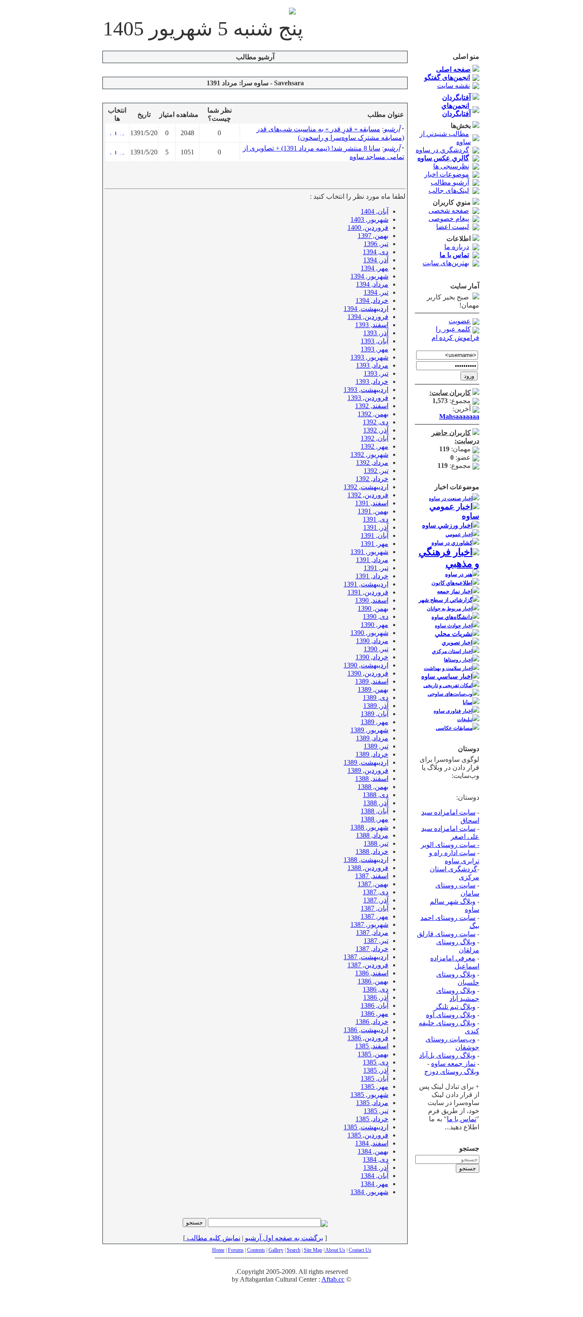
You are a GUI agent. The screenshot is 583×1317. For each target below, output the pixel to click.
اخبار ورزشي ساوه (447, 525)
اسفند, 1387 (371, 875)
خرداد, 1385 (372, 1119)
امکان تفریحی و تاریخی (447, 685)
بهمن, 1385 (373, 1054)
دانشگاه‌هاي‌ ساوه (451, 617)
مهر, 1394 (374, 268)
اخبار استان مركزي (452, 651)
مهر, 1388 (374, 819)
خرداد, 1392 (372, 478)
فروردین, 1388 (367, 867)
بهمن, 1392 (373, 414)
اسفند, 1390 (371, 600)
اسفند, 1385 (371, 1046)
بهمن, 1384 (373, 1151)
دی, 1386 (375, 989)
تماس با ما (461, 1119)
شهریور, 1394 (369, 276)
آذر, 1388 (375, 802)
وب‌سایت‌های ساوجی (450, 694)
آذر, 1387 (375, 900)
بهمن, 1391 (373, 511)
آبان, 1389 (374, 713)
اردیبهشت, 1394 (366, 308)
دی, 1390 (375, 616)
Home (218, 1250)
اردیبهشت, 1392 (366, 486)
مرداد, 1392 (372, 462)
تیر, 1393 (376, 373)
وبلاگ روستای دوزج (451, 1071)
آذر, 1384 (375, 1167)
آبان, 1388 (374, 811)
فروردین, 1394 (367, 316)
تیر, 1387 (376, 940)
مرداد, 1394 (372, 284)
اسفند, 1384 (371, 1143)
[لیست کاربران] (475, 392)
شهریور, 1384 (369, 1191)
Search (293, 1250)
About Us (335, 1250)
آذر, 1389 (375, 705)
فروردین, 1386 (367, 1037)
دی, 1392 (375, 422)
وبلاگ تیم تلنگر (454, 1006)
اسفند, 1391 (371, 503)
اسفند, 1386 (371, 973)
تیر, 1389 (376, 746)
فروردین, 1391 (367, 592)
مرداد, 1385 (372, 1102)
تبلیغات (464, 719)
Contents (256, 1250)
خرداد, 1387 (372, 948)
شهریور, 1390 (369, 632)
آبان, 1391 (374, 535)
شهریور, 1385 (369, 1094)
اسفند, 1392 (371, 405)
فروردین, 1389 (367, 770)
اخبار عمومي (459, 534)
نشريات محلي (453, 633)
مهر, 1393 (374, 349)
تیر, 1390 (376, 649)
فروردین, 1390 (367, 673)
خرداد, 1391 (372, 576)
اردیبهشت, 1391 (366, 584)
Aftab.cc (332, 1279)
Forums (236, 1250)
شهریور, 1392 (369, 454)
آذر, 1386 (375, 997)
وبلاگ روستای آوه (450, 1014)
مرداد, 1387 (372, 932)
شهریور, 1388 (369, 827)
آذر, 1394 (375, 260)
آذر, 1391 (375, 527)
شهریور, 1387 (369, 924)
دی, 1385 (375, 1062)
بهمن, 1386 (373, 981)
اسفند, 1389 (371, 681)
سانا (467, 702)
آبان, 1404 (374, 211)
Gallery (275, 1250)
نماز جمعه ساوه (453, 1063)
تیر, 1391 (376, 567)
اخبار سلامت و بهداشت (448, 668)
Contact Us (360, 1250)
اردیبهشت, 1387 (366, 956)
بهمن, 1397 (373, 235)
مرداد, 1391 (372, 559)
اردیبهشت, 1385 (366, 1127)
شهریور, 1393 (369, 357)
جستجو (467, 1168)
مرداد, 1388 (372, 835)
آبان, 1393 (374, 341)
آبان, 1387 (374, 908)
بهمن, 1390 (373, 608)
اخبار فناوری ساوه (453, 711)
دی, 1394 (375, 251)
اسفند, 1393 (371, 324)
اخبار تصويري (457, 642)
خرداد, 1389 (372, 754)
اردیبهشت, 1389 (366, 762)
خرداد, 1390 (372, 657)
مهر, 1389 (374, 721)
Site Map (313, 1250)
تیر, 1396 (376, 243)
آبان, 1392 (374, 438)
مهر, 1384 (374, 1183)
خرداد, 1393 (372, 381)
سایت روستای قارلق (446, 933)
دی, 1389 (375, 697)
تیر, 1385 (376, 1110)
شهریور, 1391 (369, 551)
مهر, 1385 (374, 1086)
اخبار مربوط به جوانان (449, 609)
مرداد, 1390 (372, 640)
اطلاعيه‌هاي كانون (451, 583)
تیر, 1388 (376, 843)
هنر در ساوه (458, 574)
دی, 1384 (375, 1159)
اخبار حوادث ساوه (453, 626)
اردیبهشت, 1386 (366, 1029)
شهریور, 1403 (369, 219)
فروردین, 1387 (367, 965)
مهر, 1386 (374, 1013)
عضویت (460, 321)
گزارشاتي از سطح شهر (445, 600)
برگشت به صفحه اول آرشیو (284, 1238)
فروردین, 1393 (367, 397)
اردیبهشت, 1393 (366, 389)
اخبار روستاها (458, 660)
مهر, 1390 (374, 624)
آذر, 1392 (375, 430)
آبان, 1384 (374, 1175)
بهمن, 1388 (373, 786)
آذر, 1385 (375, 1070)
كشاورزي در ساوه (451, 543)
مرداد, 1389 (372, 738)
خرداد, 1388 (372, 851)
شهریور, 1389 (369, 730)
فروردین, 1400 (367, 227)
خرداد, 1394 (372, 300)
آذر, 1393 (375, 333)
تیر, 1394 (376, 292)
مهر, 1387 (374, 916)
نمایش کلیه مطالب (212, 1238)
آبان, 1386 (374, 1005)
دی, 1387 (375, 892)
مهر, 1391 (374, 543)
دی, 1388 (375, 794)
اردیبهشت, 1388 (366, 859)
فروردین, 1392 (367, 495)
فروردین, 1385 (367, 1135)
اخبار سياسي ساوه (446, 676)
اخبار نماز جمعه (454, 591)
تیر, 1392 (376, 470)
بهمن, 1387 (373, 884)
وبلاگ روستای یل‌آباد (447, 1055)
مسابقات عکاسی (454, 728)
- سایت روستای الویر (450, 844)
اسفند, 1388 (371, 778)
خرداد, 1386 (372, 1021)
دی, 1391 (375, 519)
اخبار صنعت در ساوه (450, 499)
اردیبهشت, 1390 (366, 665)
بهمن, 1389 (373, 689)
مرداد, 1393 (372, 365)
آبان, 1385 (374, 1078)
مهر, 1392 (374, 446)
